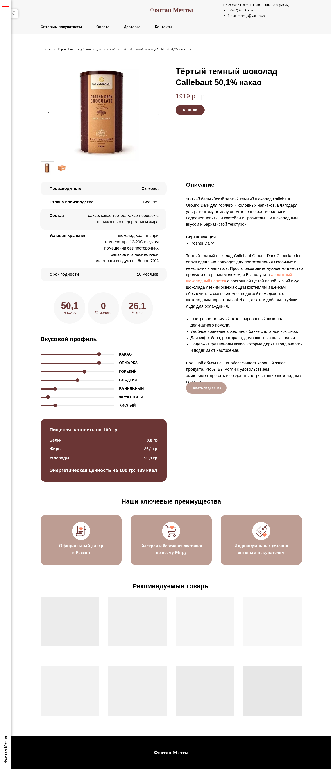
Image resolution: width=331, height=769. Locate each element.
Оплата (102, 27)
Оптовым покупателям (61, 27)
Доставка (132, 27)
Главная (46, 49)
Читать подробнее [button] (206, 388)
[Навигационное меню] (5, 7)
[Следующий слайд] (158, 113)
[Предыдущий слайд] (48, 113)
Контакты (163, 27)
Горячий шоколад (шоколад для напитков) (86, 49)
